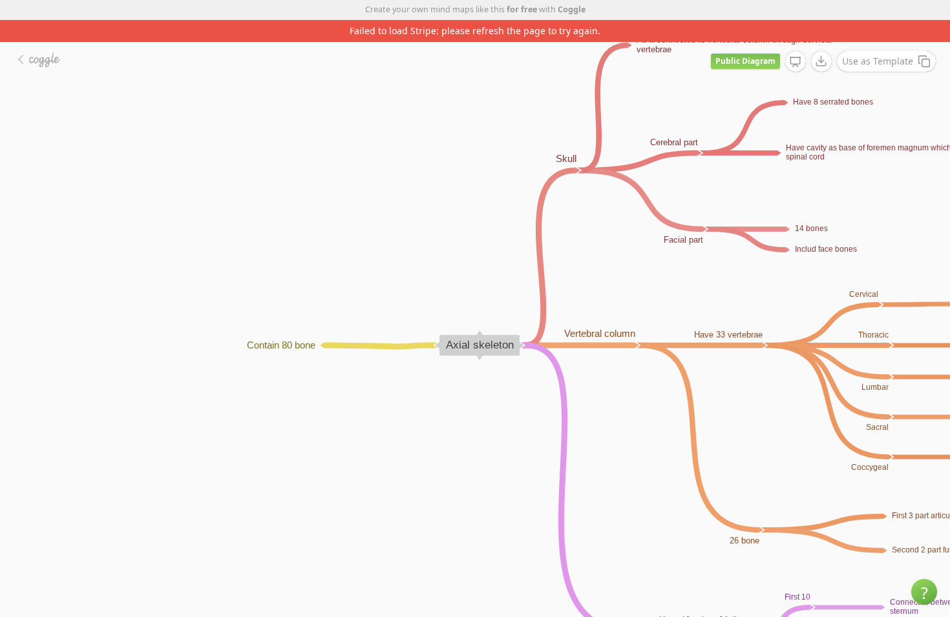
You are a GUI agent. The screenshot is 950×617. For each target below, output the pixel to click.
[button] (924, 592)
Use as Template (877, 61)
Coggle (572, 9)
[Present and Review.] (795, 62)
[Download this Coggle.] (821, 61)
